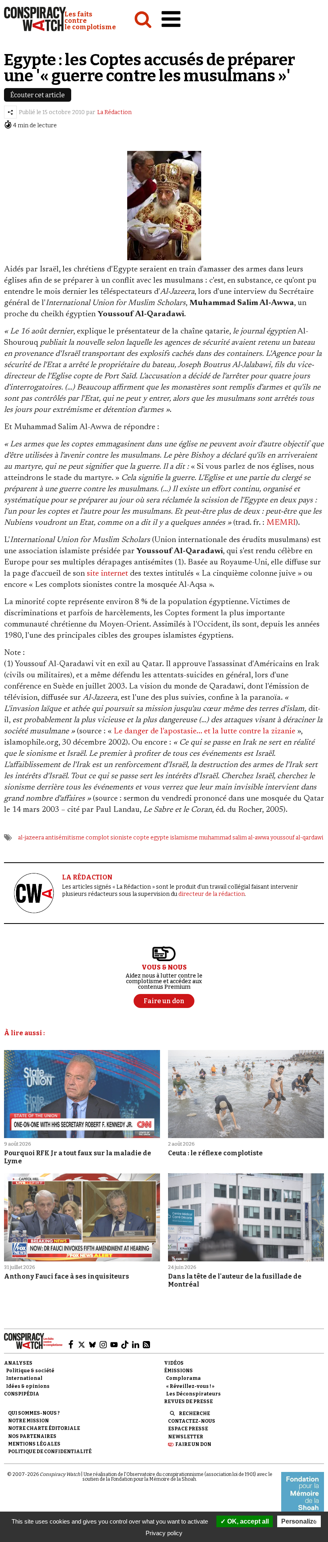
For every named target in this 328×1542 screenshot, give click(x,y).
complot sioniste (109, 837)
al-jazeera (31, 837)
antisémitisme (64, 837)
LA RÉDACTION (87, 877)
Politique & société (30, 1370)
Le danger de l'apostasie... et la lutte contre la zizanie (204, 731)
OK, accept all (247, 1521)
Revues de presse (188, 1401)
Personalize (299, 1521)
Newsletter (185, 1437)
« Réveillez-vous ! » (190, 1386)
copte (141, 837)
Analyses (18, 1363)
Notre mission (28, 1421)
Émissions (178, 1370)
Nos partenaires (32, 1436)
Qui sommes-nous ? (34, 1413)
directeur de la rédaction (211, 894)
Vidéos (174, 1363)
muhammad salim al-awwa (234, 837)
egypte (159, 837)
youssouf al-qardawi (296, 837)
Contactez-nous (191, 1421)
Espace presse (188, 1429)
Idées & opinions (28, 1386)
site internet (107, 574)
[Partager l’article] (10, 112)
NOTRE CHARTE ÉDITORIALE (44, 1428)
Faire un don (193, 1444)
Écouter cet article (37, 95)
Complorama (183, 1378)
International (24, 1378)
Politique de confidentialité (50, 1451)
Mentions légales (34, 1444)
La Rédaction (114, 112)
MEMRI (281, 523)
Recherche (194, 1413)
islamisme (184, 837)
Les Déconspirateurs (193, 1394)
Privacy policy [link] (164, 1533)
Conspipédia (21, 1394)
